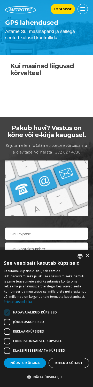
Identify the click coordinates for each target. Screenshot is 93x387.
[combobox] (80, 256)
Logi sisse (63, 9)
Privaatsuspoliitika (18, 302)
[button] (46, 377)
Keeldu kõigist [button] (69, 363)
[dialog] (46, 318)
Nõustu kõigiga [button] (25, 363)
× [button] (87, 256)
